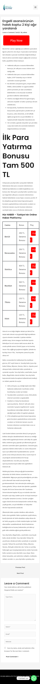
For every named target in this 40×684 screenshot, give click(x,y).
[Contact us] (34, 678)
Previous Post (20, 567)
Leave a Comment (8, 32)
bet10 (18, 32)
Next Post (20, 573)
